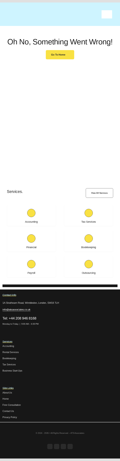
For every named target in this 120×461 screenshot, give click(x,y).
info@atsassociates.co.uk (16, 309)
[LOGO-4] (21, 11)
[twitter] (56, 446)
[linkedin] (70, 446)
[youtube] (63, 446)
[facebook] (50, 446)
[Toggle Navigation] (107, 14)
